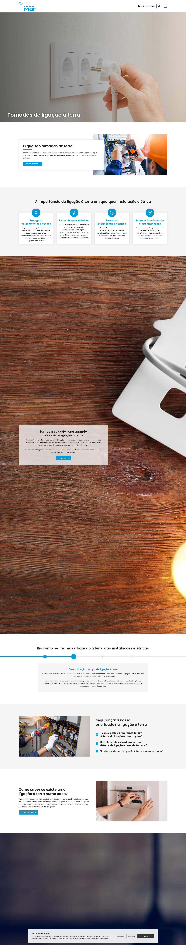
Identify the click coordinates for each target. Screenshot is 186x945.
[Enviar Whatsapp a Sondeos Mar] (159, 6)
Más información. (102, 938)
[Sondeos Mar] (27, 6)
